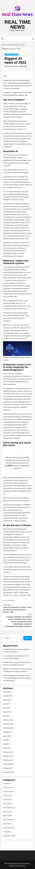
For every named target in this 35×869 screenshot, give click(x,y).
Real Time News (17, 24)
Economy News (8, 787)
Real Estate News (9, 820)
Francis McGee (12, 66)
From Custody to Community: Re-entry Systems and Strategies (16, 657)
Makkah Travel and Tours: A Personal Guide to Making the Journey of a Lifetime (17, 670)
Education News (8, 791)
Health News (7, 803)
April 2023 (6, 744)
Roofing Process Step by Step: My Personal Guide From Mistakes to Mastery (17, 663)
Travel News (7, 832)
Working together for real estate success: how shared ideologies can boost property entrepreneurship (17, 678)
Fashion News (7, 795)
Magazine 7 (13, 866)
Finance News (7, 799)
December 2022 (8, 760)
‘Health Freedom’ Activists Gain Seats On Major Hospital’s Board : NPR (17, 608)
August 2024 (7, 712)
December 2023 (8, 724)
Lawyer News (7, 811)
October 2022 (7, 768)
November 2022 (8, 764)
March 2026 (7, 692)
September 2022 (8, 772)
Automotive (7, 783)
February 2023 (8, 752)
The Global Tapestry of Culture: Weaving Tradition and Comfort (16, 650)
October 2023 (7, 732)
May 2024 (6, 716)
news (13, 600)
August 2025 (7, 700)
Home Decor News (9, 808)
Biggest (8, 600)
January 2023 (7, 756)
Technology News (12, 54)
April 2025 (6, 708)
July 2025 (6, 704)
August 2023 (7, 736)
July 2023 (6, 740)
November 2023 (8, 728)
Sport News (7, 824)
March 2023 (7, 748)
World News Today (9, 836)
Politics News (7, 816)
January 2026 (7, 696)
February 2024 (8, 720)
